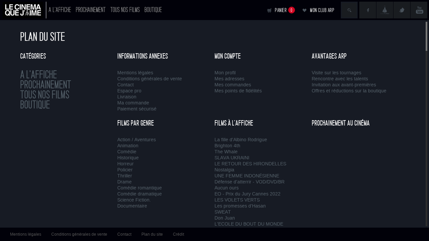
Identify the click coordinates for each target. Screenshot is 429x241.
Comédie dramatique (139, 193)
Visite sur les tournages (336, 72)
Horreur (125, 163)
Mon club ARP (322, 10)
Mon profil (225, 72)
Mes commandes (232, 84)
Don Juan (224, 218)
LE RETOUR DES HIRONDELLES (250, 163)
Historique (128, 157)
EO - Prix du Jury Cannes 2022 (247, 193)
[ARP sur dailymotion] (384, 10)
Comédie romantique (139, 187)
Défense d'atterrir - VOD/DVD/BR (249, 181)
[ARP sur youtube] (419, 10)
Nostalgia (224, 169)
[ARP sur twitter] (401, 10)
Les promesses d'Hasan (240, 206)
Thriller (124, 175)
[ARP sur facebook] (367, 10)
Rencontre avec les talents (340, 78)
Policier (125, 169)
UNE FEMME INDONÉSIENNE (246, 175)
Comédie (126, 151)
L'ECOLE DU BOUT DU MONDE (248, 224)
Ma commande (133, 102)
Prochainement (91, 10)
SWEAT (222, 212)
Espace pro (129, 90)
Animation (127, 145)
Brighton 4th (227, 145)
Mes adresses (229, 78)
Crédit (178, 234)
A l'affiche (60, 10)
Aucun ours (226, 187)
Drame (124, 181)
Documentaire (132, 206)
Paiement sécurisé (137, 108)
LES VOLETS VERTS (237, 200)
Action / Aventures (136, 139)
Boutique (153, 10)
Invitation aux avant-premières (344, 84)
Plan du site (152, 234)
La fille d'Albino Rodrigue (240, 139)
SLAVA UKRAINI (231, 157)
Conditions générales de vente (149, 78)
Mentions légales (135, 72)
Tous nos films (125, 10)
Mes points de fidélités (238, 90)
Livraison (126, 96)
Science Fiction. (134, 200)
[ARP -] (24, 10)
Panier (284, 10)
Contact (125, 84)
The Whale (226, 151)
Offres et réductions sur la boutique (349, 90)
